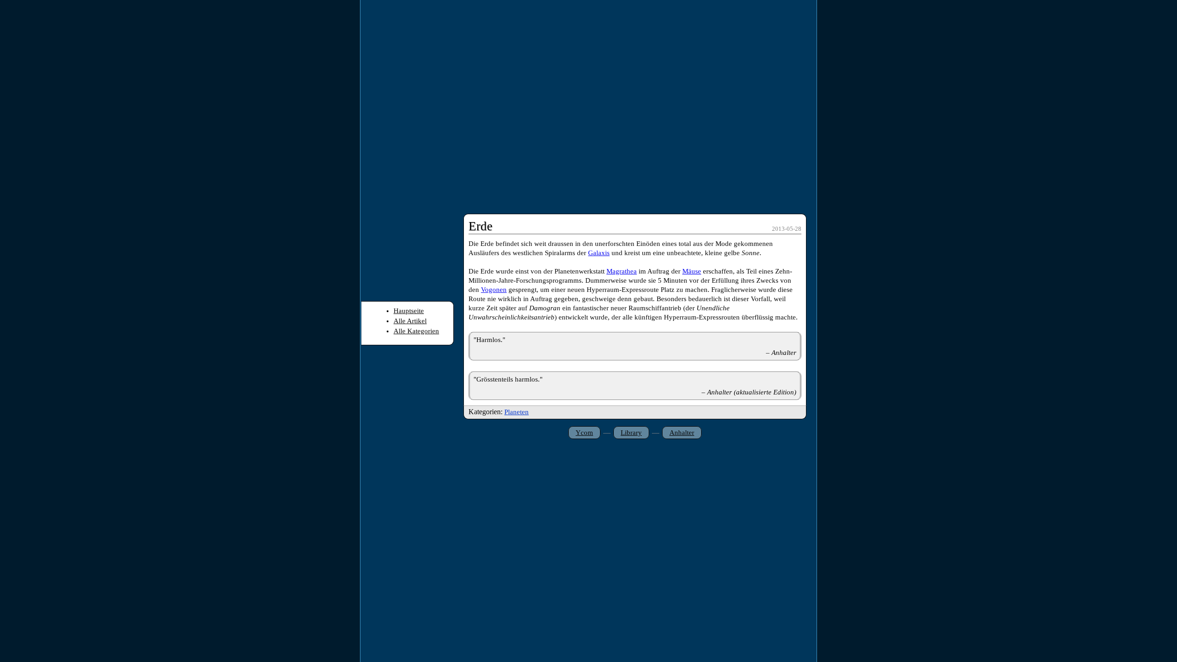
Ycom (584, 432)
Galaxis (599, 253)
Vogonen (494, 289)
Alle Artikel (410, 321)
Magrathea (621, 271)
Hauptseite (409, 310)
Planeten (516, 412)
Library (631, 432)
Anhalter (681, 432)
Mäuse (691, 271)
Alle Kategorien (416, 331)
